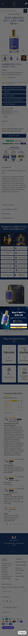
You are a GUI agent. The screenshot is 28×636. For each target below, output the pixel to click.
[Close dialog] (27, 307)
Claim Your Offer (18, 327)
